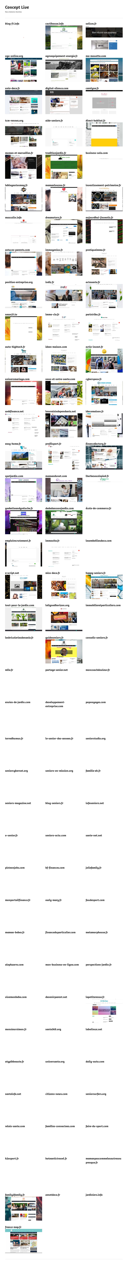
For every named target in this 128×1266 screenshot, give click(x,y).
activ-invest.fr (94, 346)
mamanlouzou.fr (55, 185)
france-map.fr (13, 1227)
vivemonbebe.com (16, 997)
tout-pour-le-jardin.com (19, 605)
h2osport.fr (12, 1158)
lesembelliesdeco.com (99, 540)
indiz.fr (49, 282)
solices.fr (91, 23)
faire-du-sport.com (97, 1126)
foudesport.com (95, 900)
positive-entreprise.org (19, 282)
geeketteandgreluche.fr (19, 508)
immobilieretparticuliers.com (103, 605)
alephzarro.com (14, 964)
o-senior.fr (11, 835)
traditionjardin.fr (55, 153)
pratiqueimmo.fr (95, 250)
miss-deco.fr (52, 573)
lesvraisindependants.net (60, 411)
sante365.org (53, 1029)
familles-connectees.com (60, 1126)
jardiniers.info (94, 1194)
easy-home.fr (13, 443)
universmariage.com (17, 379)
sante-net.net (94, 835)
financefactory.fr (96, 443)
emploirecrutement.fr (18, 540)
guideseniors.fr (54, 637)
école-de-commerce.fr (98, 508)
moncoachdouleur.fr (98, 670)
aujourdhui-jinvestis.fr (99, 217)
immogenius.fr (54, 250)
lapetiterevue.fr (95, 997)
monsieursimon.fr (15, 1029)
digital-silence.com (56, 88)
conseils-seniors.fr (97, 637)
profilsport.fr (53, 443)
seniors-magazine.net (18, 803)
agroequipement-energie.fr (61, 56)
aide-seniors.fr (54, 120)
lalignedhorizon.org (57, 605)
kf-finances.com (54, 867)
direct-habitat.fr (95, 120)
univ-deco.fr (12, 88)
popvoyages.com (96, 702)
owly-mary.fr (53, 900)
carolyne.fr (92, 88)
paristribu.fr (93, 314)
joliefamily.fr (94, 867)
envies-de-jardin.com (17, 702)
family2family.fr (15, 1194)
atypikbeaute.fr (14, 1061)
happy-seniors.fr (96, 573)
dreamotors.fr (53, 217)
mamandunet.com (56, 476)
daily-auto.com (95, 1061)
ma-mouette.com (96, 56)
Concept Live (17, 7)
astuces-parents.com (17, 250)
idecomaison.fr (95, 411)
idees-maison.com (56, 346)
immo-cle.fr (52, 314)
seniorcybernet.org (16, 770)
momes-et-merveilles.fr (19, 153)
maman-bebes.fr (14, 932)
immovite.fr (52, 540)
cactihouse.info (54, 23)
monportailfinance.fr (17, 900)
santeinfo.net (13, 1094)
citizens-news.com (56, 1094)
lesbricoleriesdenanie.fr (19, 637)
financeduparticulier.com (60, 932)
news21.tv (11, 314)
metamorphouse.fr (97, 932)
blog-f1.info (12, 23)
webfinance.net (14, 411)
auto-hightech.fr (15, 346)
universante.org (54, 1061)
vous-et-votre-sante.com (60, 379)
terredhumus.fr (14, 738)
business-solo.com (97, 153)
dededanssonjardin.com (59, 508)
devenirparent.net (56, 997)
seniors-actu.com (55, 835)
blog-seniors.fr (54, 803)
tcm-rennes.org (14, 120)
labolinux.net (94, 1029)
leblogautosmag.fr (16, 185)
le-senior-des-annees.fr (59, 738)
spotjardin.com (14, 476)
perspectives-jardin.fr (99, 964)
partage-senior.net (56, 670)
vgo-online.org (14, 56)
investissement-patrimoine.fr (103, 185)
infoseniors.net (95, 803)
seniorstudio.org (96, 738)
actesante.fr (93, 282)
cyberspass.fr (94, 379)
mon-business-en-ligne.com (62, 964)
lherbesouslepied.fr (97, 476)
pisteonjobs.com (15, 867)
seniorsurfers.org (96, 1094)
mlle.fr (9, 670)
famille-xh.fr (93, 770)
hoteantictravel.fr (56, 1158)
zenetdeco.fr (52, 1194)
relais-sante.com (15, 1126)
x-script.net (12, 573)
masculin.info (13, 217)
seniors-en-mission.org (59, 770)
